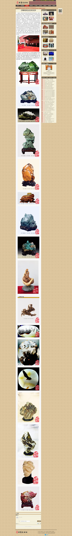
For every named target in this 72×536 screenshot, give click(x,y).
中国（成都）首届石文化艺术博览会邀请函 (50, 90)
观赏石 (34, 8)
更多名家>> (54, 63)
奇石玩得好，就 (45, 34)
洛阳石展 (22, 5)
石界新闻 (44, 80)
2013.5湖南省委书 (51, 29)
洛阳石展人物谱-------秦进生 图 (48, 106)
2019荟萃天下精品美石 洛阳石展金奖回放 (49, 102)
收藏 (41, 0)
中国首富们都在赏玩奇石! (48, 117)
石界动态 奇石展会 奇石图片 (47, 23)
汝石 (25, 8)
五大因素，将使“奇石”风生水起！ (48, 112)
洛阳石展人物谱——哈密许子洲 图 (49, 105)
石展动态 (44, 95)
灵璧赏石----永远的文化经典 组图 (48, 82)
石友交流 (40, 5)
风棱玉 (27, 8)
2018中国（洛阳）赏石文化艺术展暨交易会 (50, 92)
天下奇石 (36, 5)
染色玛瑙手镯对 (45, 47)
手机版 (49, 0)
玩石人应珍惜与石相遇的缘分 (48, 116)
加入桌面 (43, 0)
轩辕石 (23, 8)
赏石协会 (31, 5)
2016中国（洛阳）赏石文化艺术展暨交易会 (50, 95)
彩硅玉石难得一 (45, 42)
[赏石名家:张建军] (49, 69)
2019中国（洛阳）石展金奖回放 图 (49, 103)
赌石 (36, 8)
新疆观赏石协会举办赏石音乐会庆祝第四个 (50, 96)
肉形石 (21, 8)
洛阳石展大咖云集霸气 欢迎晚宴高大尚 (49, 104)
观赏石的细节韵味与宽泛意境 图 (48, 83)
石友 (43, 113)
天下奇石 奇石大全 (45, 50)
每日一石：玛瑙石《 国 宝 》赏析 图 (49, 80)
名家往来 (45, 5)
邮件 (51, 0)
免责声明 (47, 531)
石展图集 (44, 102)
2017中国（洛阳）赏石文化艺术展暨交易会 (50, 93)
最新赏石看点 (44, 10)
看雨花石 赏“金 (51, 42)
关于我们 (39, 531)
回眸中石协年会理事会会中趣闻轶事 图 (49, 84)
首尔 (42, 8)
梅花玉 (44, 8)
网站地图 (50, 531)
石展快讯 (44, 91)
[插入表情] (19, 521)
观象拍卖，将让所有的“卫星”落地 (48, 115)
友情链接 (53, 531)
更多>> (55, 23)
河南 (32, 8)
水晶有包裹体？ (51, 47)
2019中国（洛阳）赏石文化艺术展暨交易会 (50, 81)
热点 (47, 0)
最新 (38, 523)
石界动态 (27, 5)
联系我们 (42, 531)
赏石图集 (49, 5)
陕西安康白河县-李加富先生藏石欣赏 (49, 114)
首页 (18, 5)
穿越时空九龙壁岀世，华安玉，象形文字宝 (50, 101)
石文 (43, 112)
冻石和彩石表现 (45, 29)
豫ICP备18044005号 (45, 533)
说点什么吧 (20, 517)
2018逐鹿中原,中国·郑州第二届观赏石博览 (49, 91)
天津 (30, 8)
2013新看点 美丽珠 (51, 34)
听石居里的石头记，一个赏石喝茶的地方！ (49, 113)
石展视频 (40, 8)
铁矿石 (38, 8)
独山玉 (29, 8)
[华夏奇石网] (22, 4)
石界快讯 (54, 5)
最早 (40, 523)
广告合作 (44, 531)
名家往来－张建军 (45, 63)
